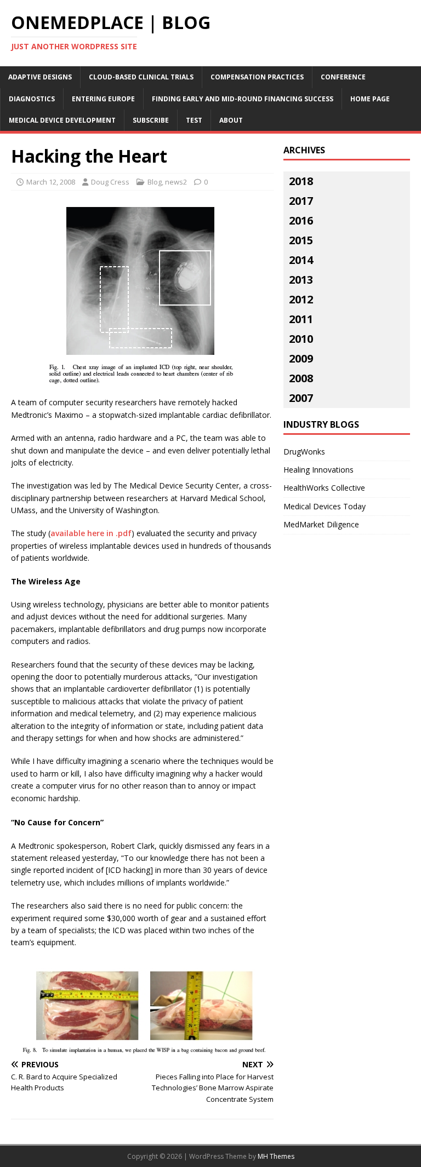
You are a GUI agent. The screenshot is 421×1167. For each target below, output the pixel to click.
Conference (343, 77)
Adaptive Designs (40, 77)
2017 (301, 200)
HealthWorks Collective (324, 487)
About (231, 120)
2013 (301, 279)
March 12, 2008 (50, 182)
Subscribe (151, 120)
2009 (301, 358)
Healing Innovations (318, 469)
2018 (301, 181)
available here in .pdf (91, 533)
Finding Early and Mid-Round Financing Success (242, 99)
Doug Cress (110, 182)
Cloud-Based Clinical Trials (141, 77)
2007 (301, 397)
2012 (301, 299)
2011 (301, 319)
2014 (301, 259)
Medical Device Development (62, 120)
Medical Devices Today (324, 506)
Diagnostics (32, 99)
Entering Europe (103, 99)
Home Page (370, 99)
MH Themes (276, 1156)
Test (194, 120)
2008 (301, 378)
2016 (301, 220)
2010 (301, 338)
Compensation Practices (257, 77)
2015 (301, 240)
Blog (154, 182)
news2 (176, 182)
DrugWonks (304, 451)
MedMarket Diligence (321, 524)
